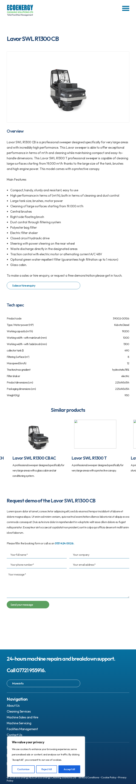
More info (18, 683)
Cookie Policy (108, 777)
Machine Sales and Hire (22, 717)
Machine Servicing (19, 723)
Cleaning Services (19, 711)
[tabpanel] (35, 448)
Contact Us (14, 735)
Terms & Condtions (88, 777)
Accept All (69, 769)
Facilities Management (22, 729)
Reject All (46, 769)
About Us (13, 705)
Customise (23, 769)
